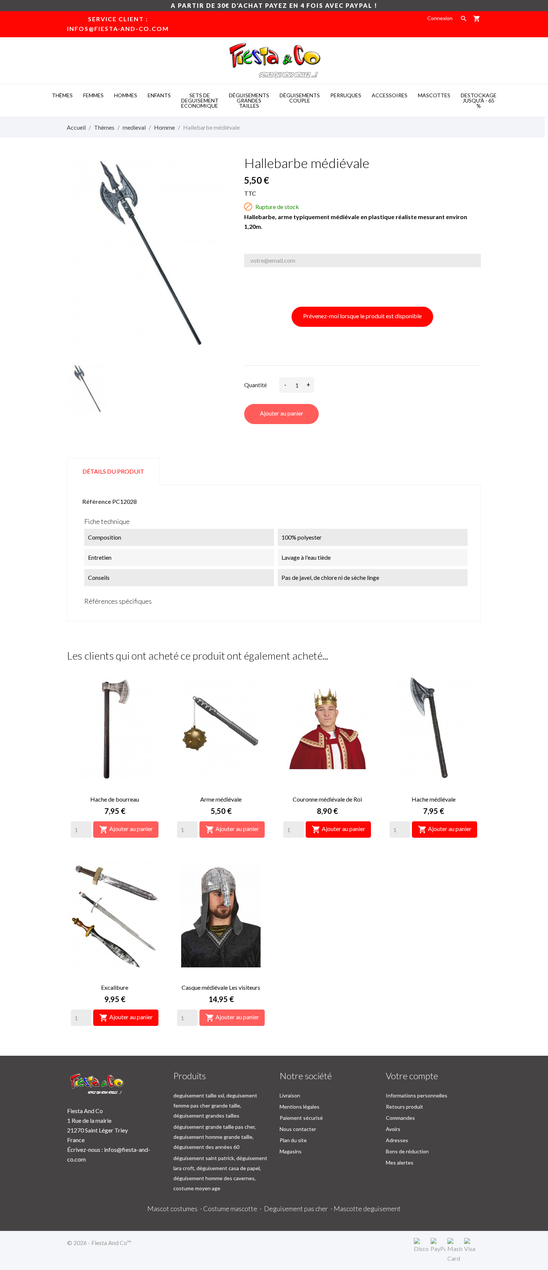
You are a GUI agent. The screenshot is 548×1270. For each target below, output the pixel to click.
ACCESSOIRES (389, 95)
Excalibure (114, 987)
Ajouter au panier (281, 413)
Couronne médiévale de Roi (327, 799)
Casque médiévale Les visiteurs (221, 987)
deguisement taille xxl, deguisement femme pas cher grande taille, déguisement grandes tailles (215, 1105)
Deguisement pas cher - (299, 1208)
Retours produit (404, 1106)
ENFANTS (159, 95)
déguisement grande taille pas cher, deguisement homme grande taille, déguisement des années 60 (214, 1137)
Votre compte (412, 1075)
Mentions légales (299, 1106)
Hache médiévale (434, 799)
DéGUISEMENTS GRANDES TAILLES (249, 100)
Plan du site (293, 1140)
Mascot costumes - (175, 1208)
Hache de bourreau (114, 799)
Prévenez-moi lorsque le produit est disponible (362, 315)
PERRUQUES (345, 95)
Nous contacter (298, 1129)
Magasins (291, 1151)
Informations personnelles (416, 1095)
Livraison (290, 1095)
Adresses (397, 1140)
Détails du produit (113, 471)
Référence (96, 501)
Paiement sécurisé (301, 1118)
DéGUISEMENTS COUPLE (300, 98)
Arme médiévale (221, 799)
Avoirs (393, 1129)
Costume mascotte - (233, 1208)
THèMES (62, 95)
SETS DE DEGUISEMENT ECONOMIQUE (199, 100)
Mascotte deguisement (367, 1208)
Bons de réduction (407, 1151)
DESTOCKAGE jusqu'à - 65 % (479, 100)
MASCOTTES (434, 95)
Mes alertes (399, 1162)
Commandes (400, 1118)
